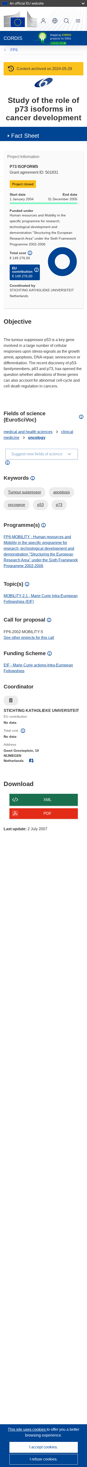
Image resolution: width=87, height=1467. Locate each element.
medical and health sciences (28, 432)
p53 (40, 505)
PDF (47, 813)
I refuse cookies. (44, 1459)
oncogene (16, 505)
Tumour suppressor (24, 492)
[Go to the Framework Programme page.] (44, 82)
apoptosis (61, 492)
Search (66, 20)
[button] (55, 20)
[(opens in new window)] (20, 19)
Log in (43, 20)
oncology (36, 438)
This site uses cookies (27, 1429)
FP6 (14, 50)
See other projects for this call (29, 638)
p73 (59, 505)
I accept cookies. (43, 1447)
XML (47, 800)
